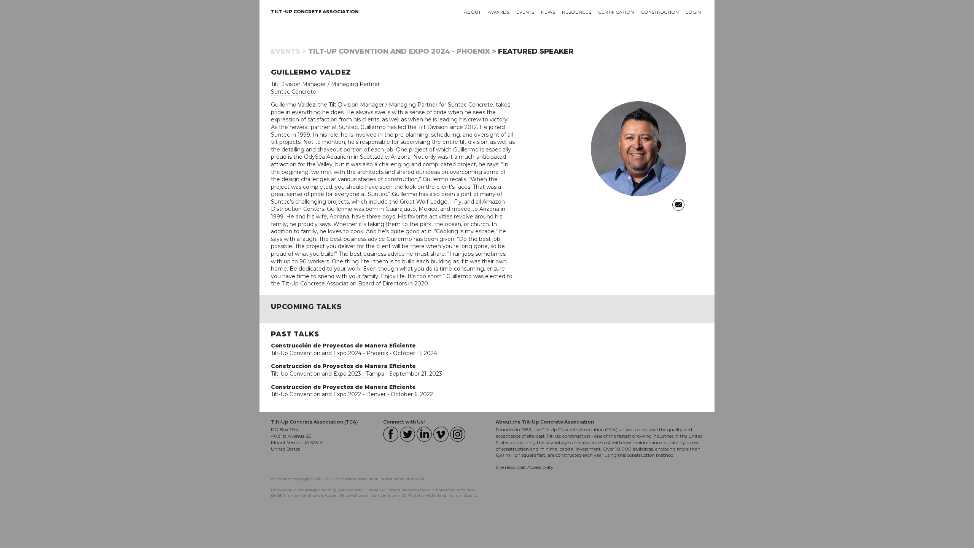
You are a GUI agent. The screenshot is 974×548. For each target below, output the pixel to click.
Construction (660, 12)
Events (525, 12)
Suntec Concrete (293, 91)
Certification (616, 12)
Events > (288, 51)
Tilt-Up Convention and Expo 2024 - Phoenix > (402, 51)
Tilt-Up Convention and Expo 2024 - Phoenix (329, 353)
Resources (576, 12)
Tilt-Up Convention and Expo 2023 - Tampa (327, 373)
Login (693, 12)
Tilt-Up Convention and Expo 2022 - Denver (328, 394)
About (472, 12)
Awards (498, 12)
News (548, 12)
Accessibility (540, 467)
